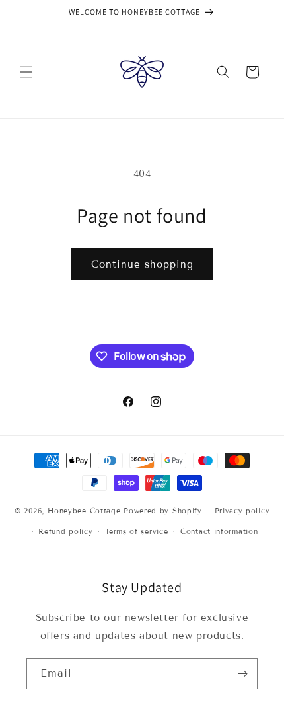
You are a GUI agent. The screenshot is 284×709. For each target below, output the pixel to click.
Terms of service (136, 531)
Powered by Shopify (163, 510)
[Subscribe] (242, 673)
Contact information (219, 531)
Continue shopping (142, 264)
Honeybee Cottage (84, 510)
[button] (26, 72)
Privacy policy (242, 510)
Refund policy (65, 531)
